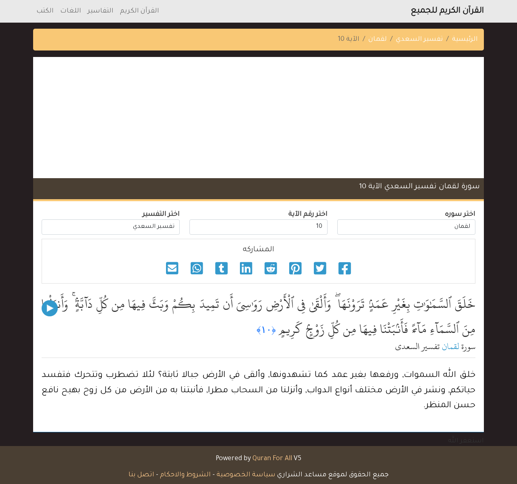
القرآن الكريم (139, 11)
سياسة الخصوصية (245, 475)
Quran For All (272, 459)
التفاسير (100, 11)
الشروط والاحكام (185, 475)
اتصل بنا (141, 475)
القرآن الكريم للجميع (447, 11)
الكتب (45, 11)
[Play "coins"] (50, 308)
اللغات (70, 11)
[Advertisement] (258, 117)
